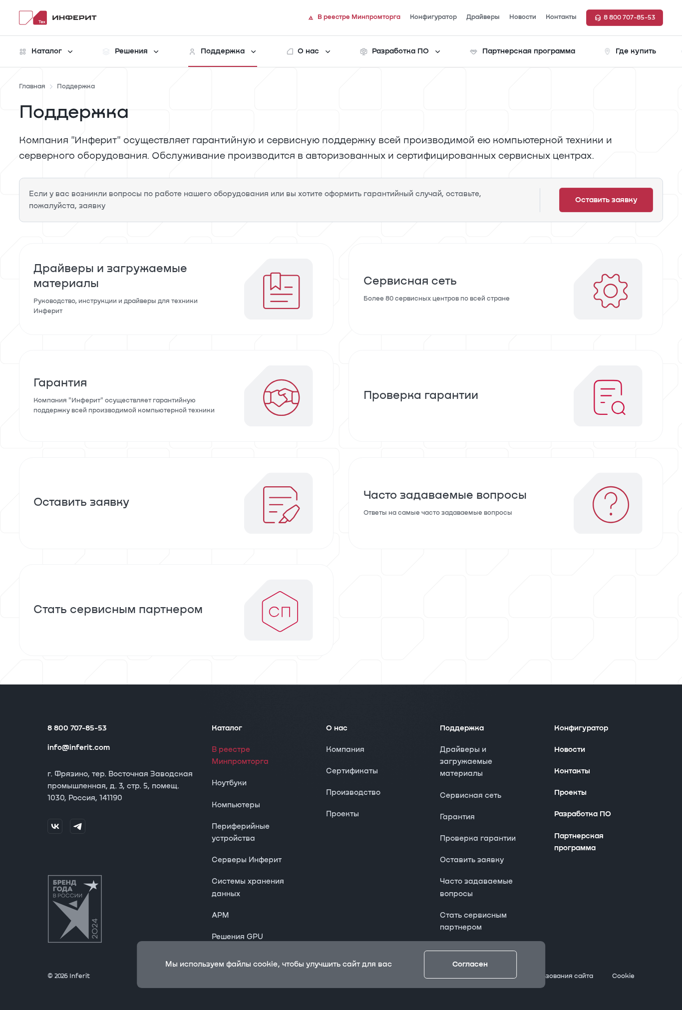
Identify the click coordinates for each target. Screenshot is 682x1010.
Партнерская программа (579, 842)
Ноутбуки (229, 783)
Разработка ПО (582, 814)
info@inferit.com (78, 747)
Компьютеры (236, 805)
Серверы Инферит (247, 860)
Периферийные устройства (241, 832)
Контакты (572, 771)
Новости (569, 749)
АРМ (220, 915)
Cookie (623, 976)
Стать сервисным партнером (473, 921)
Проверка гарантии (478, 838)
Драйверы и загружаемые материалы (466, 762)
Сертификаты (352, 771)
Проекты (342, 814)
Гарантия (457, 817)
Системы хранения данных (248, 887)
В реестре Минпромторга (240, 755)
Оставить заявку (472, 860)
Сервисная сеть (470, 795)
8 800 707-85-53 (76, 728)
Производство (353, 792)
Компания (345, 749)
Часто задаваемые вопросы (476, 887)
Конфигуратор (581, 728)
